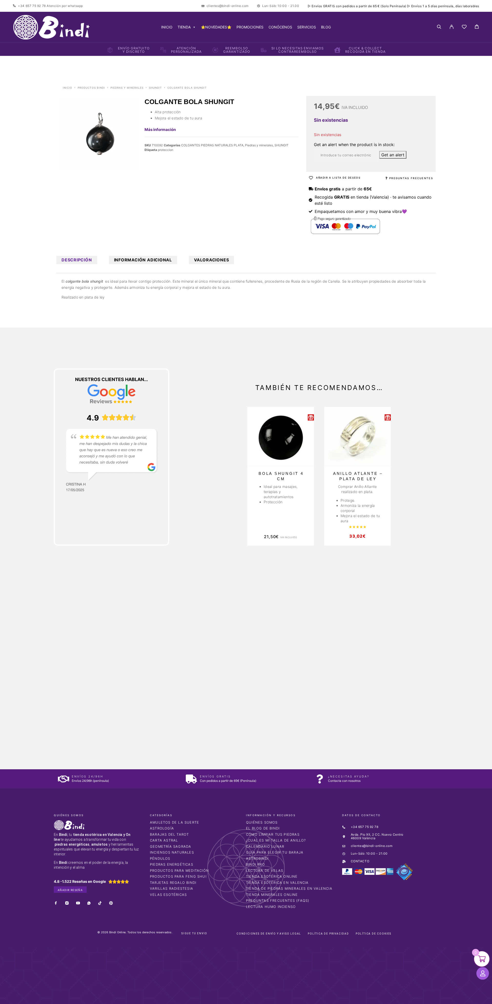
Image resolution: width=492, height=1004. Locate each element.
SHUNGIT (155, 87)
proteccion (165, 150)
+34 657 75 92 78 (32, 6)
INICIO (166, 27)
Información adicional (143, 259)
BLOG (326, 27)
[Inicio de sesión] (451, 27)
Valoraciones (211, 259)
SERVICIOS (306, 27)
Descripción (76, 259)
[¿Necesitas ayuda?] (319, 778)
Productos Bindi (91, 87)
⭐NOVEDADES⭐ (216, 27)
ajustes (284, 998)
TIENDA (184, 27)
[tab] (76, 260)
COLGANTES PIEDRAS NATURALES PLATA (212, 145)
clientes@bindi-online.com (228, 6)
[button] (15, 925)
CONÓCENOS (280, 27)
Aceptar (320, 995)
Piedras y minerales (127, 87)
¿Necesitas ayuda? (348, 776)
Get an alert (392, 154)
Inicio (67, 87)
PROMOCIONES (250, 27)
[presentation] (78, 676)
